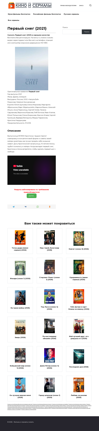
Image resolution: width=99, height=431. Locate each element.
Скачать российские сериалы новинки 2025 (77, 405)
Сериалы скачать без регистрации (59, 408)
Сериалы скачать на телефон (14, 409)
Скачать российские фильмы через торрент (22, 408)
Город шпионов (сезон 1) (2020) (49, 396)
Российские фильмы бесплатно (47, 14)
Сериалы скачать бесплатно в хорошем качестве (79, 408)
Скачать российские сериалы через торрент (56, 405)
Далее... (32, 196)
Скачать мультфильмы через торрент (77, 404)
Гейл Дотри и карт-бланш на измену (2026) (78, 308)
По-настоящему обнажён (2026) (49, 337)
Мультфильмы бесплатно (19, 14)
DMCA (81, 5)
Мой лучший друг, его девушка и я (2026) (79, 337)
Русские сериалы (71, 14)
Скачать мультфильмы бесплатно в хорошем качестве (19, 404)
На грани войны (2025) (20, 308)
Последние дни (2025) (78, 367)
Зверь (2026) (20, 337)
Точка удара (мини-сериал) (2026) (20, 249)
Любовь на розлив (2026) (79, 396)
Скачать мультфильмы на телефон (60, 404)
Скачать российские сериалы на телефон (35, 405)
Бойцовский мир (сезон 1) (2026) (20, 367)
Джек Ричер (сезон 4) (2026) (49, 367)
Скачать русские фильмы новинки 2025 (41, 408)
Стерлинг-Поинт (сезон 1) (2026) (49, 278)
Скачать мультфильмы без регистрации (42, 404)
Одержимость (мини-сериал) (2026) (79, 278)
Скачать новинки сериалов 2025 (28, 409)
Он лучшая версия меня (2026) (20, 396)
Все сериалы (13, 20)
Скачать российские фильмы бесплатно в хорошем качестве (58, 406)
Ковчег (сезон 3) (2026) (79, 249)
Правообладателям (68, 5)
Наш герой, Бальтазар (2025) (49, 249)
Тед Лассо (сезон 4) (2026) (49, 308)
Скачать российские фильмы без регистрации (33, 406)
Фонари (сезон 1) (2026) (20, 278)
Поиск (65, 27)
